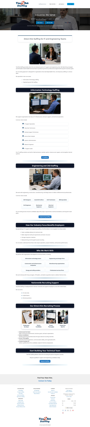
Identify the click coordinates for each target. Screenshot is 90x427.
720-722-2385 (49, 22)
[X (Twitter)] (68, 410)
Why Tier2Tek (52, 4)
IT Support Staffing (20, 392)
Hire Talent (70, 4)
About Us (52, 390)
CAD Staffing (20, 390)
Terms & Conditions (52, 402)
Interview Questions (20, 403)
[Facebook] (63, 410)
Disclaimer (53, 398)
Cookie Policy (52, 400)
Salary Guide (20, 400)
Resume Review (37, 393)
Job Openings (36, 390)
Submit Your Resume (36, 392)
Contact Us (53, 393)
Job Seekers (61, 4)
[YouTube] (73, 410)
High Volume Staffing (20, 396)
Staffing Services (42, 4)
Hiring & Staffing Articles (20, 406)
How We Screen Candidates (53, 392)
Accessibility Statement (53, 403)
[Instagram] (70, 410)
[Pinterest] (63, 413)
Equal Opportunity (53, 405)
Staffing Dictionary (20, 405)
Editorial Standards (52, 406)
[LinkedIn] (65, 410)
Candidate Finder (21, 402)
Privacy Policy (52, 397)
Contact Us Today (45, 381)
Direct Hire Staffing (20, 395)
